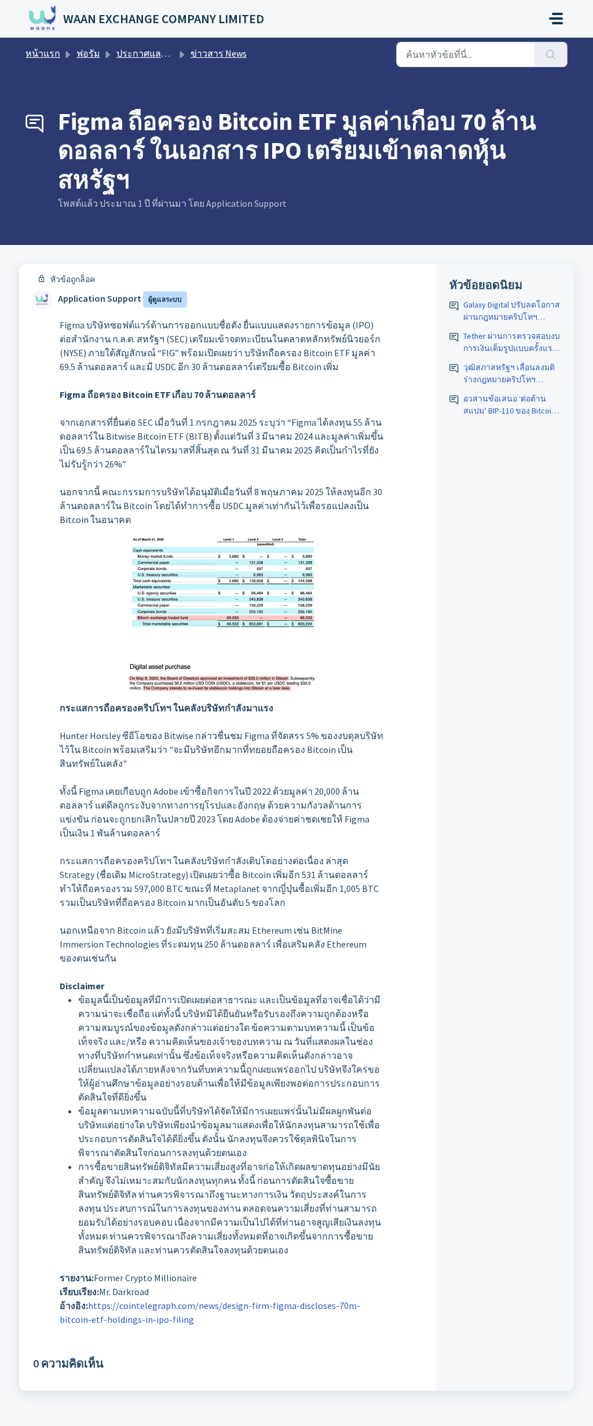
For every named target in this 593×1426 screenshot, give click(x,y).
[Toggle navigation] (556, 18)
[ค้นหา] (551, 54)
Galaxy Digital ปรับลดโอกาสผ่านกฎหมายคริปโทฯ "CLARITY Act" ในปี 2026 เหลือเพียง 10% (511, 311)
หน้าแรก (42, 53)
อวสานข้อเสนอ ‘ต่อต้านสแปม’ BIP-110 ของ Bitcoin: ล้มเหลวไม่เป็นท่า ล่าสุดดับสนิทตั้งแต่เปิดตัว (510, 405)
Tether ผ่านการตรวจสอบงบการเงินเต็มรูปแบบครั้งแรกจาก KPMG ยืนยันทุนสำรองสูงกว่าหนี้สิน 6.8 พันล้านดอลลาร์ (511, 342)
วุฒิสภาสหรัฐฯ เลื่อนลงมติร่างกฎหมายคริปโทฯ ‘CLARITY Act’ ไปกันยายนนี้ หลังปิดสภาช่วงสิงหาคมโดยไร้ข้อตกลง (509, 374)
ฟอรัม (88, 53)
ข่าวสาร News (219, 53)
